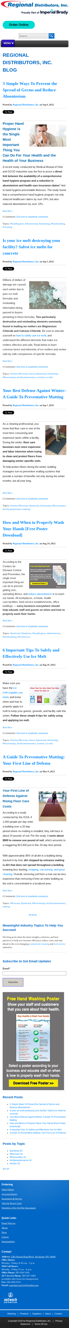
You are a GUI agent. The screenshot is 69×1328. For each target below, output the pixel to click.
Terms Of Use (40, 1324)
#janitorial (41, 373)
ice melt (49, 377)
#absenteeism (31, 223)
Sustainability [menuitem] (8, 1241)
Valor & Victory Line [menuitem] (12, 1203)
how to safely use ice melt (31, 335)
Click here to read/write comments (31, 217)
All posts (33, 915)
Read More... (8, 211)
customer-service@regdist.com (23, 1285)
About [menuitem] (5, 1227)
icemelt (40, 377)
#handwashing (58, 223)
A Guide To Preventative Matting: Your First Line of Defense (38, 1133)
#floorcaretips (9, 377)
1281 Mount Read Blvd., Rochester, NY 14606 (33, 1256)
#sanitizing (44, 223)
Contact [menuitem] (58, 1313)
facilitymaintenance (26, 377)
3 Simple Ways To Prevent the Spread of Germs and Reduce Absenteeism (30, 90)
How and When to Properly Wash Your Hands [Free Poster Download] (33, 528)
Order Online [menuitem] (8, 1189)
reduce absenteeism (40, 593)
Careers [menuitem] (5, 1237)
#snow (32, 373)
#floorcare (23, 373)
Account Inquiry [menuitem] (9, 1194)
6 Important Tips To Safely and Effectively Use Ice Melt (35, 1129)
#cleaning (7, 227)
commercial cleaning (39, 944)
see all (6, 1169)
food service (59, 944)
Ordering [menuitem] (11, 1313)
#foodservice (24, 636)
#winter (13, 373)
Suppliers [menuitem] (36, 1313)
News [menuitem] (4, 1232)
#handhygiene (17, 223)
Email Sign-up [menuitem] (8, 1223)
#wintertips (52, 373)
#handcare (26, 633)
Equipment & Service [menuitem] (12, 1198)
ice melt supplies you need (13, 692)
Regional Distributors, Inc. (26, 104)
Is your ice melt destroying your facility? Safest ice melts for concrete (32, 246)
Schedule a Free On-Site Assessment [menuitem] (19, 1208)
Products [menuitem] (24, 1313)
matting (26, 509)
